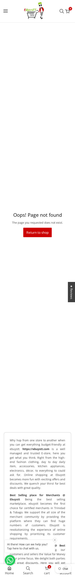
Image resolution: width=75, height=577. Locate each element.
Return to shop (37, 232)
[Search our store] (62, 11)
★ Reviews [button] (71, 292)
